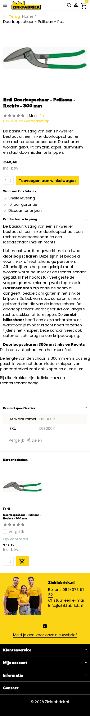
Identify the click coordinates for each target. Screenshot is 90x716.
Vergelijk (16, 440)
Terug (14, 16)
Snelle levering (21, 198)
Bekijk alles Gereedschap (26, 121)
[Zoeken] (69, 5)
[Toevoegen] (22, 561)
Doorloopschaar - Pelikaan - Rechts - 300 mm (22, 516)
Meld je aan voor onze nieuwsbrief (45, 634)
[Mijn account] (76, 5)
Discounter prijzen (25, 210)
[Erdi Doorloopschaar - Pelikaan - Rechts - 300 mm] (22, 486)
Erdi (43, 115)
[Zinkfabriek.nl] (32, 5)
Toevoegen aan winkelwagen (47, 180)
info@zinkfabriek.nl (65, 605)
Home (27, 16)
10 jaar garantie (22, 204)
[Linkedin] (45, 626)
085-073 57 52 (66, 592)
